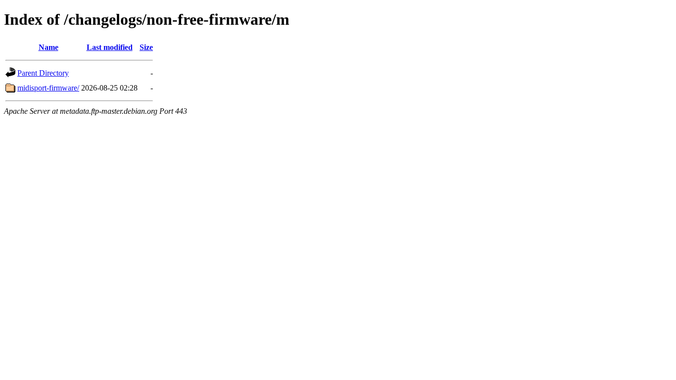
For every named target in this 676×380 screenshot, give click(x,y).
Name (48, 47)
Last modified (110, 47)
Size (146, 47)
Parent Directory (43, 73)
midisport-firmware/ (48, 88)
